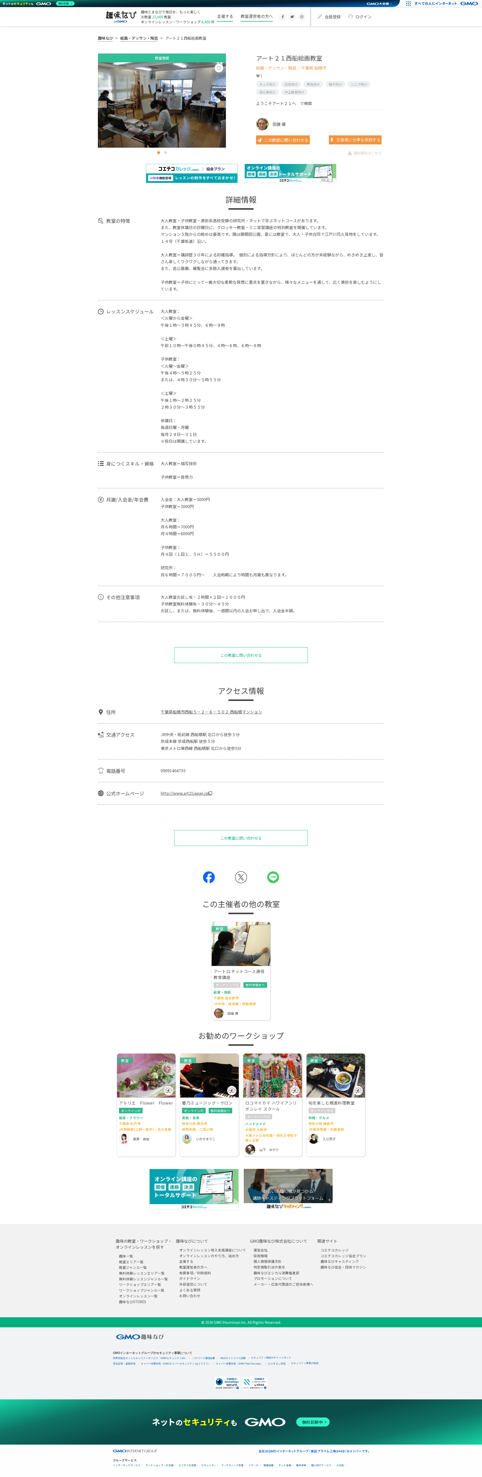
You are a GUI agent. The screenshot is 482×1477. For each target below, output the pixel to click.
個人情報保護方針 (268, 1261)
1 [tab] (158, 152)
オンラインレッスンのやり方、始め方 (209, 1255)
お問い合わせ (189, 1295)
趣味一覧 (126, 1256)
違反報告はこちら (367, 152)
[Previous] (102, 104)
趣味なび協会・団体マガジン (343, 1267)
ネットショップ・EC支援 (160, 1465)
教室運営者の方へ (257, 16)
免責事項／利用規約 (195, 1272)
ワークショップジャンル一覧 (141, 1290)
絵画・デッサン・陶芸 (139, 38)
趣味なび (105, 38)
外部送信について (193, 1284)
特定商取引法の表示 (269, 1267)
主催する (225, 16)
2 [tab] (165, 152)
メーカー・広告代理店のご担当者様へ (283, 1284)
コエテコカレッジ (335, 1249)
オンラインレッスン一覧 (138, 1295)
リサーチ (254, 1465)
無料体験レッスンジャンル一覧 (143, 1278)
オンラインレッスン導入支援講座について (212, 1249)
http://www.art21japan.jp (184, 793)
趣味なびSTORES (132, 1301)
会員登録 (333, 17)
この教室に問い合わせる (286, 140)
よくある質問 (189, 1289)
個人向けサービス (321, 1465)
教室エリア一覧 (131, 1261)
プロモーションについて (273, 1278)
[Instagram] (302, 17)
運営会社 (261, 1249)
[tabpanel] (162, 105)
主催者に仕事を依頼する (358, 140)
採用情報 (261, 1255)
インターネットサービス (127, 1465)
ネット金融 (285, 1465)
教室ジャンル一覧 (133, 1267)
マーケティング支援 (232, 1465)
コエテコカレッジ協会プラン (343, 1255)
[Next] (221, 104)
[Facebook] (283, 17)
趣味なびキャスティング (340, 1261)
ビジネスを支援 (187, 1465)
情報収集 (269, 1465)
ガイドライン (189, 1278)
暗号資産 (301, 1465)
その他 (340, 1465)
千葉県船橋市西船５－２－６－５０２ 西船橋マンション (211, 712)
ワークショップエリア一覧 (140, 1284)
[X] (292, 17)
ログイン (363, 17)
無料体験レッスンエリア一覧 (142, 1273)
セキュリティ (208, 1465)
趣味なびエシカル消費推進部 (276, 1272)
